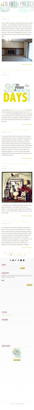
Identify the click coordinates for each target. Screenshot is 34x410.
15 (21, 253)
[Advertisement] (11, 298)
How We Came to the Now (15, 17)
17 (27, 253)
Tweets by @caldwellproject (7, 315)
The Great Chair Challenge (15, 221)
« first (5, 253)
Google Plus (15, 260)
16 (24, 253)
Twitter (13, 260)
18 (30, 253)
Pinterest (18, 260)
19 (8, 255)
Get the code (17, 360)
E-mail (3, 280)
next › (20, 255)
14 (18, 253)
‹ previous (11, 253)
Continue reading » (27, 64)
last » (25, 255)
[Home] (17, 7)
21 (14, 255)
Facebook (10, 260)
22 (17, 255)
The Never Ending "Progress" (16, 130)
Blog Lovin (23, 260)
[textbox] (11, 268)
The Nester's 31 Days (18, 110)
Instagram (21, 260)
